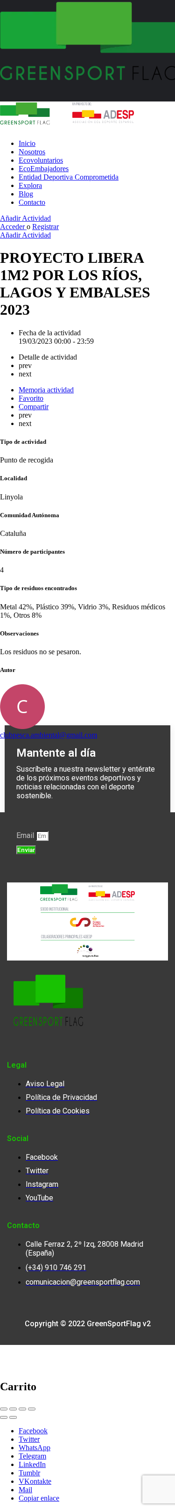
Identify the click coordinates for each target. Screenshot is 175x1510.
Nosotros (32, 152)
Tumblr (29, 1473)
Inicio (27, 143)
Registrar (45, 227)
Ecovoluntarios (41, 160)
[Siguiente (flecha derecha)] (13, 1417)
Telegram (32, 1456)
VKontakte (35, 1481)
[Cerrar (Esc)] (3, 1409)
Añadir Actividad (25, 218)
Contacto (32, 202)
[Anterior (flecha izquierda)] (3, 1417)
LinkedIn (32, 1464)
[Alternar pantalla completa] (22, 1409)
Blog (26, 194)
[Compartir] (13, 1409)
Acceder (13, 227)
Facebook (33, 1431)
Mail (25, 1490)
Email (26, 835)
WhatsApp (34, 1448)
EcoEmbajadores (44, 169)
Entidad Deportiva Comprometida (69, 177)
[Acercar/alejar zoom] (31, 1409)
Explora (30, 185)
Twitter (29, 1439)
